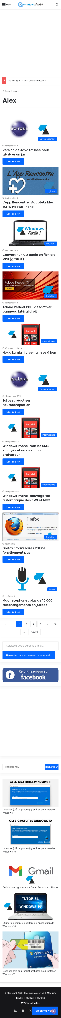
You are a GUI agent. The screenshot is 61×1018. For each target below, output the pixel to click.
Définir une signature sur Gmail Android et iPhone (30, 887)
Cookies (30, 998)
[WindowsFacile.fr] (30, 4)
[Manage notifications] (53, 1011)
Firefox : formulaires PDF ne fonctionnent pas (24, 550)
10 (55, 624)
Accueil (8, 91)
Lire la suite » (13, 161)
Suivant (34, 632)
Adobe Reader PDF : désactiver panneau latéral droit (27, 309)
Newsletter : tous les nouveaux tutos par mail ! (28, 655)
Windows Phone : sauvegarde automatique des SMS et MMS (26, 498)
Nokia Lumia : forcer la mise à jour (29, 352)
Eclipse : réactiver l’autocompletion (16, 402)
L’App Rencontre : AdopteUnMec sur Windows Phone (28, 204)
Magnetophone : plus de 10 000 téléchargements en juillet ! (27, 602)
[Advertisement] (30, 42)
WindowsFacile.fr (31, 1003)
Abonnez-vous (45, 1010)
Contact (41, 998)
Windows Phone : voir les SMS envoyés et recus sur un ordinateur (26, 450)
